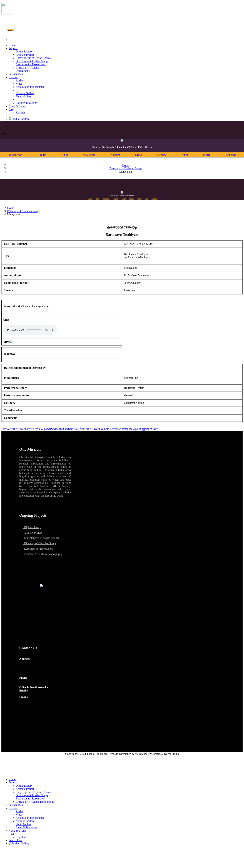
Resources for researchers (38, 548)
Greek (138, 154)
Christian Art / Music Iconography (27, 69)
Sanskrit (115, 154)
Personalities (16, 73)
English (42, 154)
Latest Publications (26, 102)
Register (20, 112)
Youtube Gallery (25, 93)
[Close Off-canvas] (122, 773)
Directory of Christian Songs (32, 61)
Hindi (64, 154)
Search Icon (15, 840)
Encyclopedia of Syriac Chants (33, 57)
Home (12, 45)
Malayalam (89, 154)
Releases (13, 77)
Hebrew (161, 154)
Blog (11, 109)
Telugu (207, 154)
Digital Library (24, 51)
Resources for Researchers (31, 64)
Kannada (231, 154)
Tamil (184, 154)
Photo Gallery (23, 96)
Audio (19, 80)
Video (19, 83)
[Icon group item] (22, 704)
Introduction (15, 154)
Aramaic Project (25, 54)
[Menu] (122, 33)
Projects (13, 48)
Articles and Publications (30, 86)
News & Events (17, 106)
